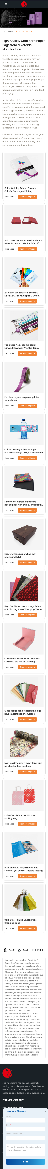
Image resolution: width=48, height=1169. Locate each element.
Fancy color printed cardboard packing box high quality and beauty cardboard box (23, 505)
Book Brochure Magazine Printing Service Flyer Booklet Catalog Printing (23, 869)
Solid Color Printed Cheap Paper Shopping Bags (20, 921)
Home (10, 31)
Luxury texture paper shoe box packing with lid (19, 555)
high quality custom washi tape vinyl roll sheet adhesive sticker (23, 764)
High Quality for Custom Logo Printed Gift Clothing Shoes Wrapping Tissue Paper (23, 609)
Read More (9, 196)
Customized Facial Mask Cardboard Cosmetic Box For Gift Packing (22, 660)
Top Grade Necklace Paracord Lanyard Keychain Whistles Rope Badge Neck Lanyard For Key (21, 348)
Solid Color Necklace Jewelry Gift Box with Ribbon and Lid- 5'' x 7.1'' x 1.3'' (23, 242)
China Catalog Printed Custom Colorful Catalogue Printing (20, 190)
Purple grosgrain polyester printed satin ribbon (22, 399)
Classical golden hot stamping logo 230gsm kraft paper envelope (22, 712)
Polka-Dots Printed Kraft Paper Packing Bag (19, 817)
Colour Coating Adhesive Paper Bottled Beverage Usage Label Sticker (23, 451)
